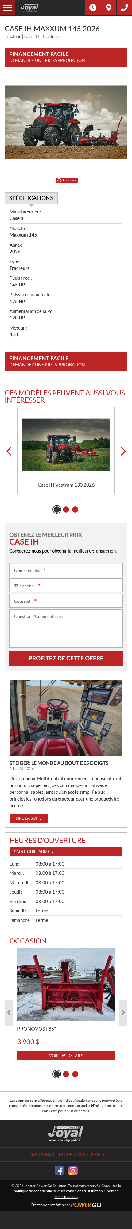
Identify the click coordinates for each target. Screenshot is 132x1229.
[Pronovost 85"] (66, 984)
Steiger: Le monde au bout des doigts (59, 763)
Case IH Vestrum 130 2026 (66, 485)
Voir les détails (66, 1055)
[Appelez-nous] (124, 7)
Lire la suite (29, 818)
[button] (9, 451)
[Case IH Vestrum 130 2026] (66, 444)
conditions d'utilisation (84, 1191)
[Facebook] (59, 1170)
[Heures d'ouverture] (93, 7)
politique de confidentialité (35, 1191)
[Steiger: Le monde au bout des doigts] (66, 718)
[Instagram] (73, 1170)
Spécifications (31, 198)
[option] (66, 450)
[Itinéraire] (108, 7)
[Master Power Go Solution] (50, 7)
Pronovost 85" (36, 1029)
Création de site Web (47, 1205)
